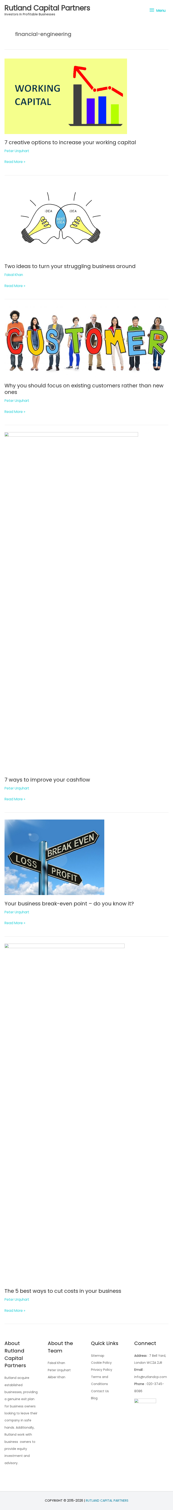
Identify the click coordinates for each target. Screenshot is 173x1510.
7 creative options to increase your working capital (70, 142)
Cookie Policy (101, 1362)
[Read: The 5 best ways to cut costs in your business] (65, 1112)
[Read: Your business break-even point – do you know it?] (54, 857)
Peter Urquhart (59, 1370)
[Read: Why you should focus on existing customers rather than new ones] (86, 341)
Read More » (15, 161)
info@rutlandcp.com (150, 1377)
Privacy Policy (101, 1369)
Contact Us (100, 1391)
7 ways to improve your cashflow (47, 779)
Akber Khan (56, 1377)
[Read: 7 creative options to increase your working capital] (66, 96)
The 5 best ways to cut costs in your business (63, 1291)
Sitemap (97, 1355)
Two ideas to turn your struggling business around (70, 266)
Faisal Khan (56, 1363)
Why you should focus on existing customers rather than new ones (84, 389)
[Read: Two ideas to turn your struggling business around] (61, 219)
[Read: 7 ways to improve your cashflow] (71, 601)
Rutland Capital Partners (47, 8)
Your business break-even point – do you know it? (69, 903)
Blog (94, 1398)
